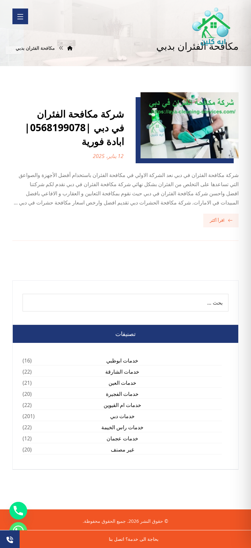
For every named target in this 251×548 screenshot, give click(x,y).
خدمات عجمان (122, 438)
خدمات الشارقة (122, 371)
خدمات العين (122, 382)
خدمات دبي (122, 416)
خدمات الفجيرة (122, 394)
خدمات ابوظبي (122, 360)
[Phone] (18, 511)
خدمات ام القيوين (122, 405)
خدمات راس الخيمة (122, 427)
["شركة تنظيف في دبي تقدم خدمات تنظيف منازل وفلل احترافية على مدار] (212, 27)
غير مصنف (122, 449)
